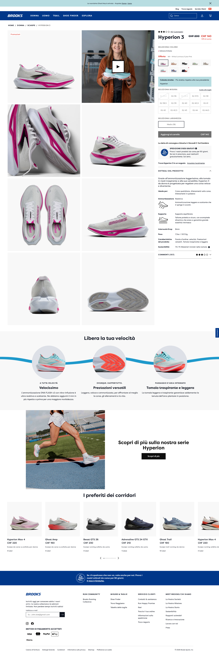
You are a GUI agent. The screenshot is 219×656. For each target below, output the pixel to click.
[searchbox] (184, 15)
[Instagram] (27, 623)
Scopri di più (154, 456)
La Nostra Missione (174, 603)
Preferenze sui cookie (104, 650)
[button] (44, 66)
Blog (177, 9)
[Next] (118, 558)
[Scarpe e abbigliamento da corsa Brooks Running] (15, 15)
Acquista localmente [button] (196, 163)
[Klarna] (29, 640)
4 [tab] (107, 558)
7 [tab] (111, 558)
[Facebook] (32, 623)
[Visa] (29, 634)
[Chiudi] (210, 3)
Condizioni (61, 650)
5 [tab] (108, 558)
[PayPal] (46, 634)
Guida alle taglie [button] (205, 90)
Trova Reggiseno (117, 603)
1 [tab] (103, 558)
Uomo (129, 3)
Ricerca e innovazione (175, 620)
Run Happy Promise (146, 603)
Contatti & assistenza (147, 599)
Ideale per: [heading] (163, 191)
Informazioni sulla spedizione (145, 616)
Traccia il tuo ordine (146, 611)
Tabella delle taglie (119, 607)
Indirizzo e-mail (31, 610)
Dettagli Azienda (48, 650)
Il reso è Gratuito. (95, 581)
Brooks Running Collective (89, 600)
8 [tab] (112, 558)
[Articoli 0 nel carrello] (210, 16)
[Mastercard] (38, 634)
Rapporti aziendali (174, 615)
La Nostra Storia (172, 607)
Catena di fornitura (33, 650)
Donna (124, 3)
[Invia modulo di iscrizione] (62, 614)
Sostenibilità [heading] (163, 247)
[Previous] (100, 558)
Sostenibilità (171, 611)
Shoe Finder (115, 599)
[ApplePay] (54, 634)
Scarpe (31, 25)
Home (11, 25)
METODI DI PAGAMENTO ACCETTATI (44, 629)
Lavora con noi (172, 624)
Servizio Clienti (200, 9)
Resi (140, 607)
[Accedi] (202, 15)
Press (168, 628)
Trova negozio (186, 9)
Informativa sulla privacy (76, 650)
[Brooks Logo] (47, 594)
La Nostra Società (173, 599)
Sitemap (91, 650)
